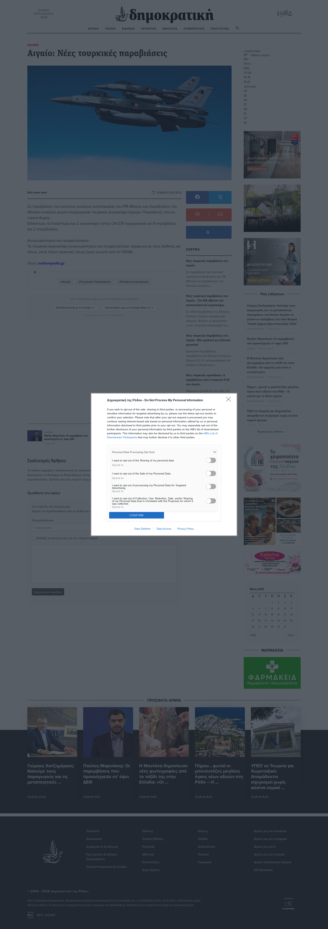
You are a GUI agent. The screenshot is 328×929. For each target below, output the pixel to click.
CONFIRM (137, 515)
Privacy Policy (185, 528)
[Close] (229, 400)
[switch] (211, 460)
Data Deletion (142, 528)
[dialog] (164, 464)
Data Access (164, 528)
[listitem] (164, 452)
